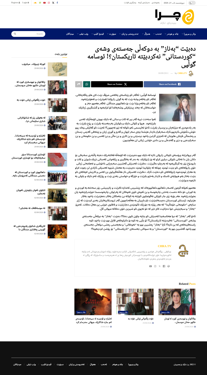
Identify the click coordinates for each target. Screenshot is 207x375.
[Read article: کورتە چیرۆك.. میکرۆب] (57, 69)
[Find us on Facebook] (57, 2)
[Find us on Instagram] (49, 2)
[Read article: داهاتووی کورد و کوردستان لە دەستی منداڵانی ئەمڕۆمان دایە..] (57, 178)
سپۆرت (112, 33)
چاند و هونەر (173, 33)
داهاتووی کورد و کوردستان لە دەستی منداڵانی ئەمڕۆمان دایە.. (28, 174)
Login (25, 3)
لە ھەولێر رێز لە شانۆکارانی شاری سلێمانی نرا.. (31, 119)
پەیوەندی (155, 3)
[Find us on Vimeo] (40, 2)
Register (15, 3)
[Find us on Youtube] (44, 2)
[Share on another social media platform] (78, 84)
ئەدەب (158, 33)
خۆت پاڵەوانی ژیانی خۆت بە (141, 318)
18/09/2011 (163, 73)
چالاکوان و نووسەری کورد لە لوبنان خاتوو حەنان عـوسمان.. (30, 83)
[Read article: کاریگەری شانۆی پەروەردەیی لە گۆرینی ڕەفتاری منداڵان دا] (57, 231)
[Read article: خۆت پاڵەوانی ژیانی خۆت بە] (135, 302)
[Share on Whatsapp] (86, 84)
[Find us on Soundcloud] (35, 2)
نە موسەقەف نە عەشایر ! (32, 208)
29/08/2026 (189, 327)
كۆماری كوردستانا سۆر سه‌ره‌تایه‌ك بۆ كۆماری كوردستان (28, 156)
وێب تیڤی (83, 33)
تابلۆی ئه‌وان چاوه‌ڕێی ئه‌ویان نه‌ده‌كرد (30, 192)
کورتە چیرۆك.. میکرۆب (33, 64)
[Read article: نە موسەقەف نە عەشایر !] (57, 213)
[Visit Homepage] (175, 17)
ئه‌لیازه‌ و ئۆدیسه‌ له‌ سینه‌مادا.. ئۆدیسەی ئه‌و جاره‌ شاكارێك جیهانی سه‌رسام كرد (29, 139)
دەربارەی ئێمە (144, 3)
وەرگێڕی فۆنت (130, 3)
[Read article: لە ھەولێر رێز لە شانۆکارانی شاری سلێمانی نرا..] (57, 123)
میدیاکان (70, 33)
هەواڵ (147, 33)
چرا (188, 364)
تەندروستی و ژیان (129, 33)
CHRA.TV (182, 73)
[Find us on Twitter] (53, 2)
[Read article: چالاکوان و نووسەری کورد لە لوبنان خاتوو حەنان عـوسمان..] (177, 302)
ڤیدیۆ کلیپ (99, 33)
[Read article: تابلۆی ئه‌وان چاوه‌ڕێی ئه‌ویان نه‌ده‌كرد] (57, 195)
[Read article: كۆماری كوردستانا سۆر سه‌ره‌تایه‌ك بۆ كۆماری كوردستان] (57, 160)
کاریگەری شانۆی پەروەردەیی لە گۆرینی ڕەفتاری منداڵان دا (29, 227)
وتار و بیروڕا (190, 33)
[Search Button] (13, 34)
